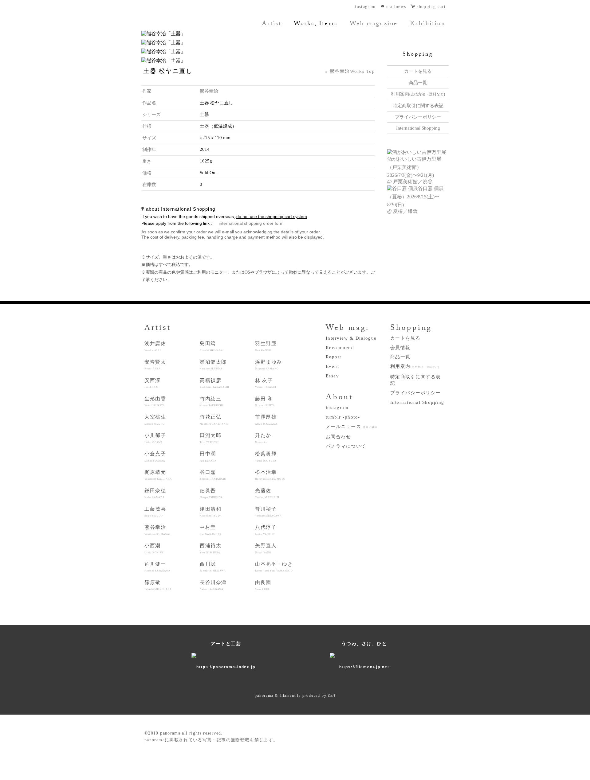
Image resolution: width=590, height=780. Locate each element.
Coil (331, 695)
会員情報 (400, 347)
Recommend (340, 347)
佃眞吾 (211, 493)
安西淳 (152, 383)
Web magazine (374, 24)
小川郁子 (155, 438)
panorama (182, 23)
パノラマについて (346, 446)
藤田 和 (265, 401)
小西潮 (154, 548)
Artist (271, 24)
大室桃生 (155, 419)
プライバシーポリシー (418, 117)
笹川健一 (157, 566)
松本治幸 (270, 475)
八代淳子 (266, 530)
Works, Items (315, 24)
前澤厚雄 (266, 419)
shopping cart (431, 6)
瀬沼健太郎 (213, 364)
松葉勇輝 (266, 456)
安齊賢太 (155, 364)
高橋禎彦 (214, 383)
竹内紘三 (211, 401)
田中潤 (208, 456)
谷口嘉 (213, 475)
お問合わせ (338, 436)
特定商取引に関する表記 (418, 105)
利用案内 (418, 94)
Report (333, 356)
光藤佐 (267, 493)
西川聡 (213, 566)
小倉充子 (155, 456)
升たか (263, 438)
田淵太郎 (210, 438)
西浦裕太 (210, 548)
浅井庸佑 (155, 346)
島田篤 (211, 346)
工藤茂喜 (155, 511)
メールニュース (351, 426)
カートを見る (418, 71)
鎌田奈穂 (155, 493)
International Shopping (418, 128)
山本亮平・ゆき (274, 566)
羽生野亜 (266, 346)
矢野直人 (266, 548)
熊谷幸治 (209, 91)
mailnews (396, 6)
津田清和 (211, 511)
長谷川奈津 (213, 585)
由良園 (263, 585)
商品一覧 (418, 82)
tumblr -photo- (343, 417)
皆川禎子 (268, 511)
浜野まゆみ (268, 364)
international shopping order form (251, 223)
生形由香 (155, 401)
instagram (365, 6)
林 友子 (265, 383)
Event (332, 366)
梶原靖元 (158, 475)
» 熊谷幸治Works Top (350, 71)
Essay (332, 375)
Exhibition (428, 24)
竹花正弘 (214, 419)
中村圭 (211, 530)
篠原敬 (158, 585)
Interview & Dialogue (351, 338)
